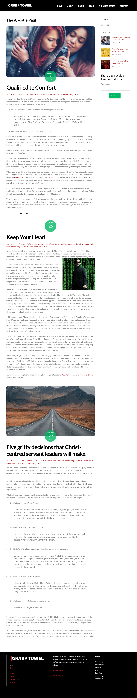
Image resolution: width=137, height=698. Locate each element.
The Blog (12, 677)
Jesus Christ (59, 244)
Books (81, 6)
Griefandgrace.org (58, 675)
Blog (91, 6)
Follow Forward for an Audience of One (120, 50)
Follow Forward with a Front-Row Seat (120, 62)
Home (59, 6)
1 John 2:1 (52, 177)
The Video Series (107, 6)
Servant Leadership (26, 94)
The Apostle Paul (66, 94)
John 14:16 (18, 177)
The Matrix (37, 247)
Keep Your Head (25, 237)
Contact (124, 6)
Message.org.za (57, 670)
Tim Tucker (11, 94)
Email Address (106, 84)
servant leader (89, 244)
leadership (68, 244)
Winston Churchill (28, 463)
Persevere (56, 461)
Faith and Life (40, 94)
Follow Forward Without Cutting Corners (121, 38)
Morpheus (76, 244)
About (70, 6)
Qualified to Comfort (31, 87)
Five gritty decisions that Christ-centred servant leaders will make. (46, 450)
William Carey (16, 463)
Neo (81, 244)
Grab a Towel (49, 244)
